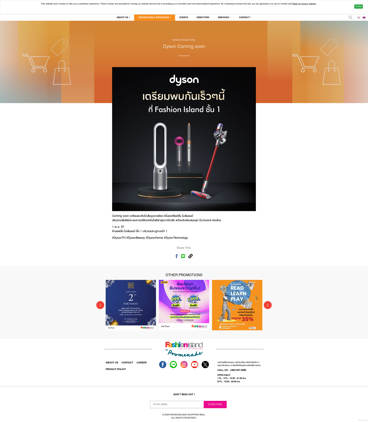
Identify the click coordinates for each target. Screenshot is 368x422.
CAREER (142, 363)
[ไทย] (364, 18)
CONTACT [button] (244, 17)
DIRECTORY (203, 17)
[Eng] (358, 18)
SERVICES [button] (223, 17)
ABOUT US (112, 363)
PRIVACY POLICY (116, 369)
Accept (358, 6)
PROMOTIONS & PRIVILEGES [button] (153, 17)
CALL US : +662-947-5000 (231, 370)
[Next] (268, 305)
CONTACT (127, 363)
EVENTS (183, 17)
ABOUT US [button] (122, 17)
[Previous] (100, 305)
